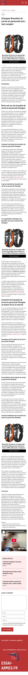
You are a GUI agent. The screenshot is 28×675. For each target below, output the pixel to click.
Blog (3, 14)
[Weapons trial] (3, 2)
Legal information (9, 650)
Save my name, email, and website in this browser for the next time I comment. (14, 624)
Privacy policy (22, 650)
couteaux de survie (17, 334)
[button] (22, 2)
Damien (13, 10)
